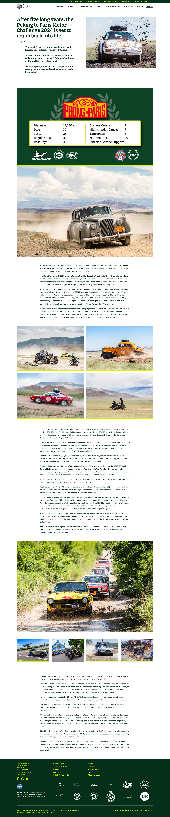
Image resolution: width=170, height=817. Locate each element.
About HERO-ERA (76, 1)
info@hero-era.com (23, 774)
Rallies (59, 6)
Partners (128, 6)
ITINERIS (71, 6)
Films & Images (113, 6)
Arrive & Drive (85, 6)
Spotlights (89, 1)
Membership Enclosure (111, 1)
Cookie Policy (149, 810)
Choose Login (58, 764)
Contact (97, 1)
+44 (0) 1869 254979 (25, 772)
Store (140, 6)
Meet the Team (126, 1)
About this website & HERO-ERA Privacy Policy (128, 810)
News (99, 6)
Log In (149, 6)
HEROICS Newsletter (141, 1)
